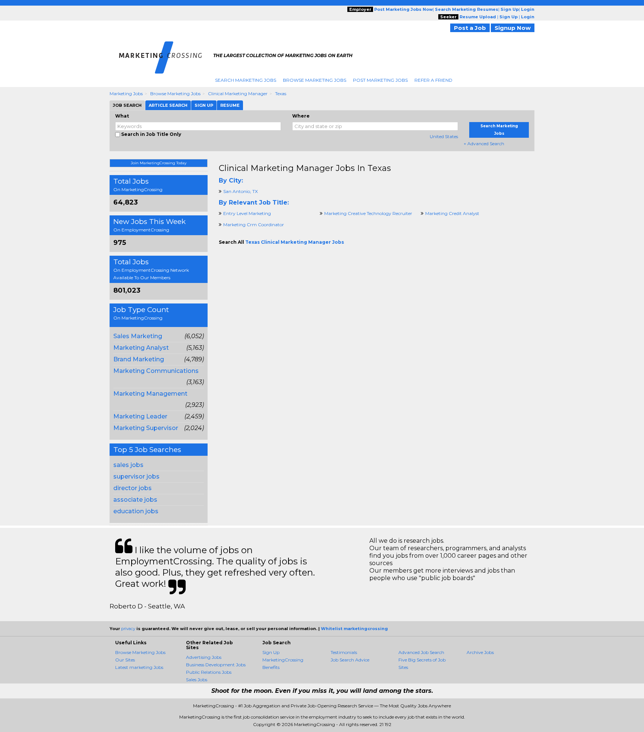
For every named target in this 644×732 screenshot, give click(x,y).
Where (301, 116)
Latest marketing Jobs (139, 667)
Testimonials (344, 652)
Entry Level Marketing (247, 213)
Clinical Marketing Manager (238, 93)
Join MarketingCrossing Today (158, 163)
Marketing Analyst (141, 347)
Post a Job (470, 27)
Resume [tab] (230, 105)
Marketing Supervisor (145, 428)
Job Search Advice (350, 660)
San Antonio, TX (240, 191)
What (122, 116)
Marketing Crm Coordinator (253, 224)
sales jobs (128, 464)
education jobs (135, 511)
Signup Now (513, 27)
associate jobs (135, 499)
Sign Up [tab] (204, 105)
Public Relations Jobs (208, 672)
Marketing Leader (140, 416)
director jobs (132, 488)
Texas (280, 93)
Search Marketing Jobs (245, 80)
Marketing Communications (156, 370)
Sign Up (271, 652)
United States (444, 136)
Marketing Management (150, 393)
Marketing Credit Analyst (452, 213)
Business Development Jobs (216, 664)
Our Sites (125, 660)
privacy (128, 628)
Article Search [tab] (168, 105)
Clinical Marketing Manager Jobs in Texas (305, 168)
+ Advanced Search (484, 143)
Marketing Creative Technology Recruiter (368, 213)
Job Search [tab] (127, 105)
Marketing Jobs (126, 93)
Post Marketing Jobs (380, 80)
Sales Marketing (137, 336)
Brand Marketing (138, 359)
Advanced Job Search (421, 652)
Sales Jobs (196, 679)
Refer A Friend (433, 80)
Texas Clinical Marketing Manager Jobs (294, 242)
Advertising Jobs (203, 657)
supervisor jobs (136, 476)
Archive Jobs (480, 652)
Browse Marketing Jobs (314, 80)
